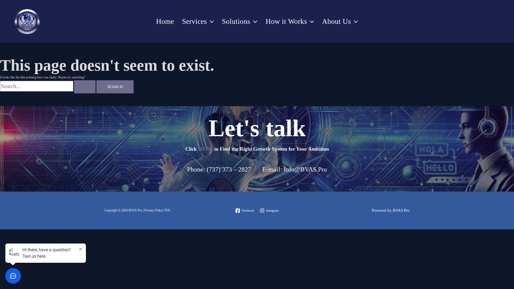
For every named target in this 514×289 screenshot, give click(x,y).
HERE (205, 149)
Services (194, 21)
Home (165, 21)
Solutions (236, 21)
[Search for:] (48, 87)
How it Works (286, 21)
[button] (210, 21)
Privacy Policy (153, 210)
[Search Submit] (85, 86)
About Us (336, 21)
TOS (167, 210)
